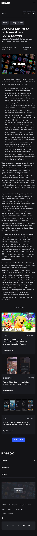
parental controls (18, 180)
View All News (18, 439)
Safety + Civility (17, 23)
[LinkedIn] (29, 13)
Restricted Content (20, 170)
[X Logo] (8, 526)
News (5, 23)
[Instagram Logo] (13, 526)
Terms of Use (21, 165)
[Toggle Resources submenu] (34, 467)
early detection (20, 178)
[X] (33, 13)
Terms (3, 509)
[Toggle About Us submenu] (34, 460)
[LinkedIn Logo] (29, 526)
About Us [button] (5, 460)
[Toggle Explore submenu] (34, 474)
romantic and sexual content (15, 91)
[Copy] (24, 13)
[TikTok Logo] (18, 526)
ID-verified (14, 242)
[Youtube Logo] (24, 526)
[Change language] (3, 518)
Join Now (18, 491)
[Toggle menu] (34, 3)
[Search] (31, 3)
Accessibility (19, 509)
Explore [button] (4, 474)
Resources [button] (5, 467)
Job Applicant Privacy (8, 513)
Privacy (10, 509)
